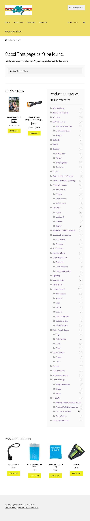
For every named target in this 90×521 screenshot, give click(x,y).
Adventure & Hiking (60, 113)
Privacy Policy (10, 507)
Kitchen (59, 221)
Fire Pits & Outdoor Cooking (64, 180)
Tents (58, 393)
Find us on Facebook (13, 31)
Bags (58, 303)
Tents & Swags (58, 380)
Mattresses (60, 153)
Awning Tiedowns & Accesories (68, 402)
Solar (58, 361)
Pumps (59, 158)
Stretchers (60, 167)
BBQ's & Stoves (59, 122)
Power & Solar (58, 352)
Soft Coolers (61, 203)
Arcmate (56, 117)
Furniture (56, 208)
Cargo (58, 307)
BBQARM (56, 140)
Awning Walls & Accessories (67, 407)
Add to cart (14, 131)
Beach (55, 144)
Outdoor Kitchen (62, 316)
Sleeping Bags (61, 162)
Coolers (59, 312)
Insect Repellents (60, 257)
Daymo (55, 171)
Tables (58, 226)
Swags (58, 389)
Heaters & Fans (59, 253)
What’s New (18, 22)
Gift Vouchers (58, 248)
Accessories (60, 189)
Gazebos (59, 244)
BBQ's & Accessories (64, 126)
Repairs (56, 366)
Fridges (59, 194)
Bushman (60, 262)
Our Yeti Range (59, 289)
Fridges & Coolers (60, 185)
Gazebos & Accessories (62, 235)
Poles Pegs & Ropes (61, 330)
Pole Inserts (61, 339)
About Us (43, 22)
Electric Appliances (63, 131)
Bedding (56, 149)
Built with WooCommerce (28, 507)
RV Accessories (59, 371)
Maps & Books (58, 280)
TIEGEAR (56, 398)
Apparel (59, 298)
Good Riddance (62, 266)
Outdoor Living (62, 321)
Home (7, 22)
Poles (58, 343)
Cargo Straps (61, 416)
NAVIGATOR (57, 285)
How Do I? (31, 22)
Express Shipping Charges (63, 176)
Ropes (58, 348)
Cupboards (60, 217)
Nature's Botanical (63, 271)
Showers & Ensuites (60, 375)
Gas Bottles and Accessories (64, 230)
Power (58, 357)
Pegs (58, 334)
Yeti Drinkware (61, 325)
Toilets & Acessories (61, 420)
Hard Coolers (61, 199)
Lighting (56, 275)
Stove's (59, 135)
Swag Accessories (63, 384)
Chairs (58, 212)
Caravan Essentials (63, 411)
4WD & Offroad (58, 108)
